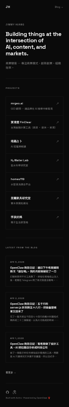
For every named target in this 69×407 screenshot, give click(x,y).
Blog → (59, 6)
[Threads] (14, 392)
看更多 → (11, 372)
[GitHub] (7, 392)
